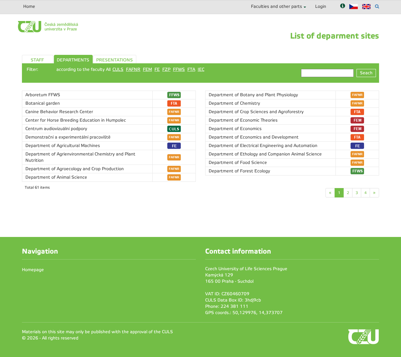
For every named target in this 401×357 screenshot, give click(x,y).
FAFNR (133, 69)
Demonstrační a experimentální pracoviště (68, 137)
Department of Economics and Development (254, 137)
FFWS (179, 69)
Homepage (33, 269)
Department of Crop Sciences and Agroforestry (256, 111)
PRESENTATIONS (114, 60)
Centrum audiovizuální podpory (56, 128)
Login (320, 6)
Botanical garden (42, 103)
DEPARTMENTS (73, 60)
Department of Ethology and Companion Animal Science (265, 154)
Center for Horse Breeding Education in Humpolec (75, 120)
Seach (366, 73)
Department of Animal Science (56, 177)
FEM (147, 69)
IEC (201, 69)
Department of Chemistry (234, 103)
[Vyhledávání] (377, 6)
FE (157, 69)
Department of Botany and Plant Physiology (253, 94)
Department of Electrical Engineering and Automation (263, 145)
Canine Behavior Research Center (59, 111)
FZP (166, 69)
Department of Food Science (238, 162)
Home (29, 6)
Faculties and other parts (276, 6)
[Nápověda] (342, 6)
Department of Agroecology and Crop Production (74, 168)
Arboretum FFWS (42, 94)
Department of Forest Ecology (239, 171)
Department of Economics (235, 128)
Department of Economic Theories (243, 120)
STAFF (37, 60)
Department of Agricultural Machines (62, 145)
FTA (191, 69)
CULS (117, 69)
